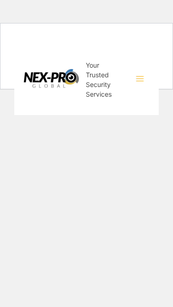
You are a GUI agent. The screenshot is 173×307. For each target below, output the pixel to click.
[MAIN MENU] (140, 78)
